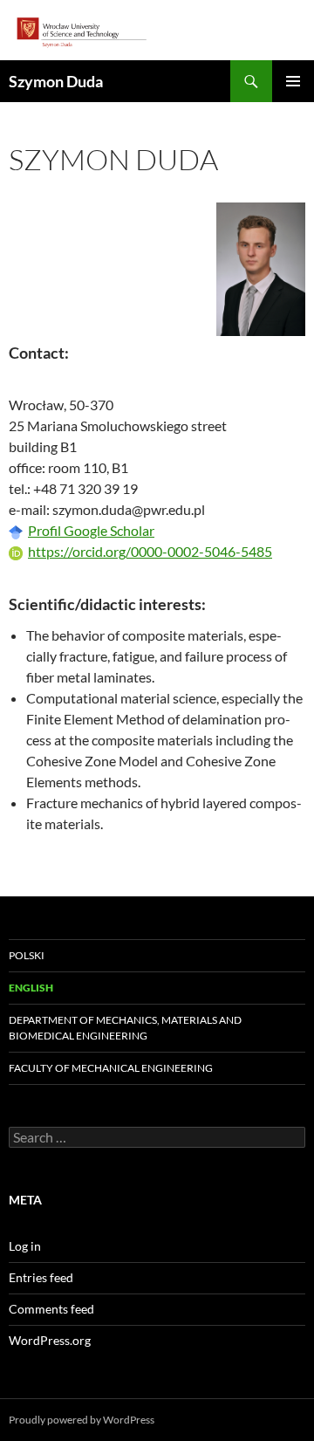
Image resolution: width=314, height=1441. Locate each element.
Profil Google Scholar (91, 530)
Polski (26, 955)
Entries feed (41, 1277)
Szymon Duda (56, 81)
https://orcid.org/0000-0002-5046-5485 (150, 551)
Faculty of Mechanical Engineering (111, 1067)
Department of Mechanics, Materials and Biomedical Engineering (125, 1027)
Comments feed (51, 1308)
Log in (25, 1246)
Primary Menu (293, 81)
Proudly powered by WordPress (81, 1419)
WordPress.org (50, 1340)
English (31, 987)
